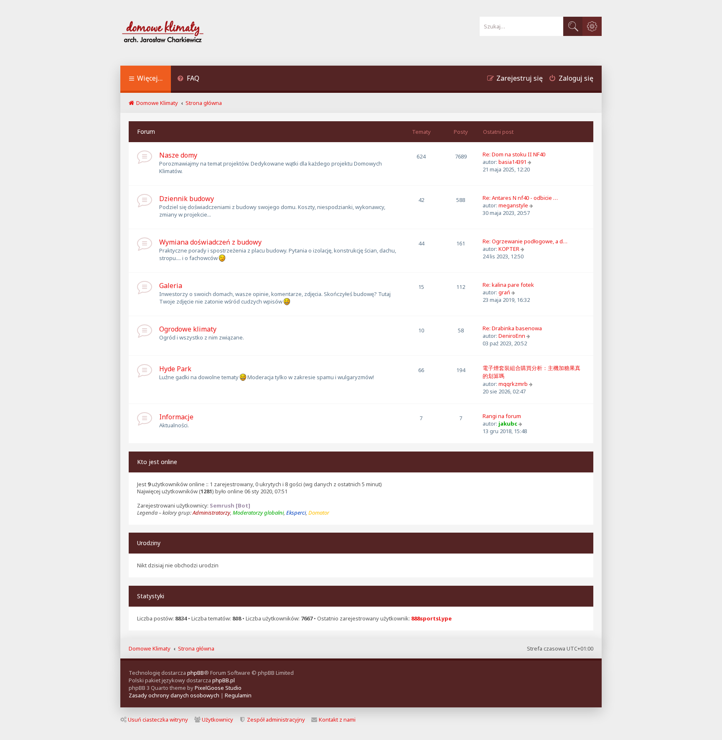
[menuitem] (188, 79)
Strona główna (196, 648)
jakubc (507, 423)
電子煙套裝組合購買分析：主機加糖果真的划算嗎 (531, 372)
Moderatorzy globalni (258, 512)
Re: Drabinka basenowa (512, 328)
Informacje (176, 416)
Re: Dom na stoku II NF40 (514, 154)
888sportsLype (431, 618)
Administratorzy (211, 512)
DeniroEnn (511, 335)
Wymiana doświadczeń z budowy (210, 242)
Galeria (170, 285)
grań (504, 292)
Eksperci (296, 512)
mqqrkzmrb (513, 384)
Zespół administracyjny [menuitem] (276, 719)
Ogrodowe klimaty (187, 329)
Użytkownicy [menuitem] (217, 719)
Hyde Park (175, 368)
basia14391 (512, 162)
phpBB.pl (223, 680)
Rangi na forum (502, 416)
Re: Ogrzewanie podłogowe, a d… (525, 241)
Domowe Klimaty (149, 648)
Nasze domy (178, 155)
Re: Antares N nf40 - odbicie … (520, 198)
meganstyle (513, 205)
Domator (318, 512)
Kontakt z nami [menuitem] (337, 719)
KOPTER (508, 249)
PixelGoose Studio (218, 688)
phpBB (195, 672)
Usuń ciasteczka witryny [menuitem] (158, 719)
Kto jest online (157, 462)
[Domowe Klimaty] (184, 33)
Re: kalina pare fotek (508, 284)
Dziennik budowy (186, 198)
